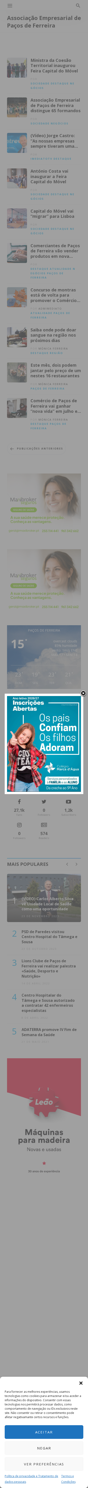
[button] (81, 1382)
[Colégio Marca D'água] (44, 743)
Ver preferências (44, 1464)
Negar (44, 1448)
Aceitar (44, 1432)
